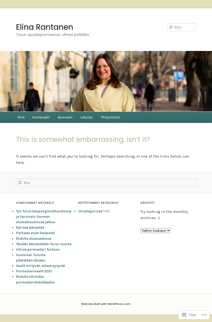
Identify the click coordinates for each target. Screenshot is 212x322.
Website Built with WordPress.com (105, 304)
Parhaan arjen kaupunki (35, 233)
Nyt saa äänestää (30, 227)
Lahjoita (86, 117)
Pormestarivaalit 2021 (34, 271)
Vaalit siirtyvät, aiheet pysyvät (40, 266)
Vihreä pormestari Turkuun (38, 249)
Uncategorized (90, 211)
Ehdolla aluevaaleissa (33, 239)
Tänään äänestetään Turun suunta (43, 244)
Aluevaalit (65, 117)
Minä (21, 117)
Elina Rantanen (44, 27)
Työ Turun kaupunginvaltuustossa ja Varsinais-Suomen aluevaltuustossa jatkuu (43, 216)
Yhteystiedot (110, 117)
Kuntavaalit (41, 117)
